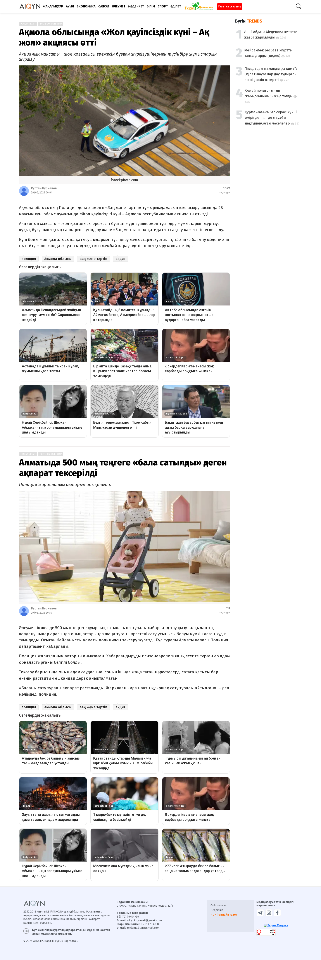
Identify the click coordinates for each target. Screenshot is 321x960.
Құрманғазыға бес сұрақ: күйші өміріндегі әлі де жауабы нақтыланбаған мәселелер (271, 117)
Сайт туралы (218, 905)
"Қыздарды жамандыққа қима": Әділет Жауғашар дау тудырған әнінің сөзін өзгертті (271, 74)
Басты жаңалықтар (51, 24)
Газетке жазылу (229, 6)
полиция (29, 259)
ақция (121, 259)
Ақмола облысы (57, 259)
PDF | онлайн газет (224, 914)
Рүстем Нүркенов (44, 188)
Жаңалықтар (28, 24)
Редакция (217, 910)
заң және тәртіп (93, 259)
